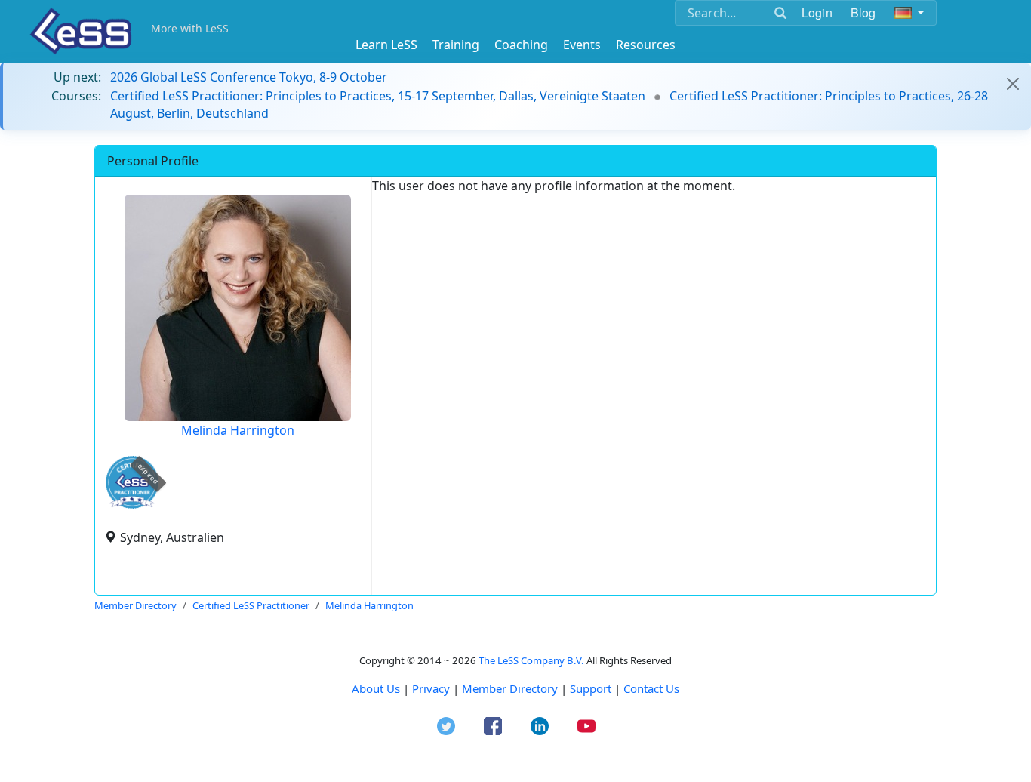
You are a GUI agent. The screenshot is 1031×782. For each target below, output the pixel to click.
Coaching (521, 44)
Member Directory (510, 688)
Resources (646, 44)
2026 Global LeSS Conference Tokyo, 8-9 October (248, 77)
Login (817, 12)
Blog (863, 12)
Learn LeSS (386, 44)
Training (455, 44)
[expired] (132, 506)
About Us (376, 688)
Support (590, 688)
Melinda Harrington (237, 430)
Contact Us (651, 688)
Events (582, 44)
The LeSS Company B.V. (531, 660)
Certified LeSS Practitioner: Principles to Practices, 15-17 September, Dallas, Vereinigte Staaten (377, 96)
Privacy (431, 688)
